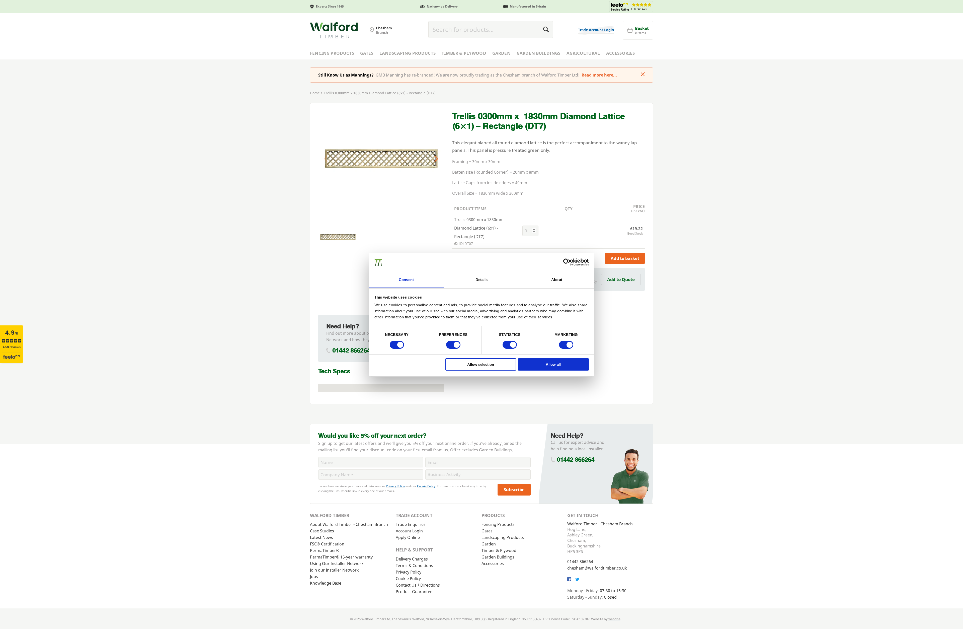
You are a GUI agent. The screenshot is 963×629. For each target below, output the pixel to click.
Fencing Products (332, 53)
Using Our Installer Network (337, 563)
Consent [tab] (406, 279)
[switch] (453, 345)
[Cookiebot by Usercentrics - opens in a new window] (567, 262)
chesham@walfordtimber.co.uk (597, 568)
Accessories (620, 53)
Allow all (553, 364)
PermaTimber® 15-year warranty (341, 557)
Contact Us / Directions (418, 585)
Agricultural (583, 53)
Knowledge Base (325, 583)
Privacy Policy (395, 486)
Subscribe (514, 489)
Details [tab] (481, 279)
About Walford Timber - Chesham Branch (349, 524)
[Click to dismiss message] (643, 75)
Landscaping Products (407, 53)
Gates (366, 53)
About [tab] (556, 279)
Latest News (321, 537)
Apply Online (408, 537)
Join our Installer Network (334, 570)
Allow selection (480, 364)
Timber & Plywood (464, 53)
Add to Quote (621, 279)
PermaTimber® (324, 550)
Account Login (409, 531)
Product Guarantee (414, 591)
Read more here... (599, 75)
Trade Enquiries (411, 524)
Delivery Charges (412, 559)
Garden (501, 53)
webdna (614, 619)
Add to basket (625, 258)
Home (315, 93)
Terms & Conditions (414, 565)
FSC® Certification (327, 544)
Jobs (314, 576)
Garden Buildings (538, 53)
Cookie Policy (426, 486)
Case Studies (322, 531)
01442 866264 (351, 350)
